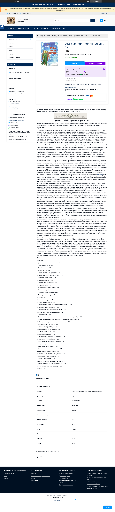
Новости (11, 43)
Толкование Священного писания (40, 476)
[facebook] (36, 375)
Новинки (33, 473)
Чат (109, 507)
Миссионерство (63, 478)
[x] (38, 375)
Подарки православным (66, 485)
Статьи (11, 46)
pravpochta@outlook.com (17, 120)
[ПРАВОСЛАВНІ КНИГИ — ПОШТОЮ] (11, 23)
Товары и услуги (23, 28)
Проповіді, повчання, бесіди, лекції (62, 35)
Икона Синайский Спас (93, 484)
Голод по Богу (91, 481)
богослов (100, 174)
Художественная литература (67, 480)
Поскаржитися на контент (60, 499)
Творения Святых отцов (66, 473)
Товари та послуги (45, 35)
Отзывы (11, 54)
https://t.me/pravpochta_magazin (17, 139)
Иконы (33, 478)
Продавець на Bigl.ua (57, 497)
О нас (36, 28)
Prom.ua (66, 495)
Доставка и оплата (58, 28)
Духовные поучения (64, 476)
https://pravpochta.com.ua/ (17, 117)
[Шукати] (92, 20)
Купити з (92, 63)
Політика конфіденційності (74, 499)
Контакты (44, 28)
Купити (74, 63)
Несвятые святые (91, 488)
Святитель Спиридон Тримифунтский (97, 486)
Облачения (34, 480)
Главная (11, 28)
